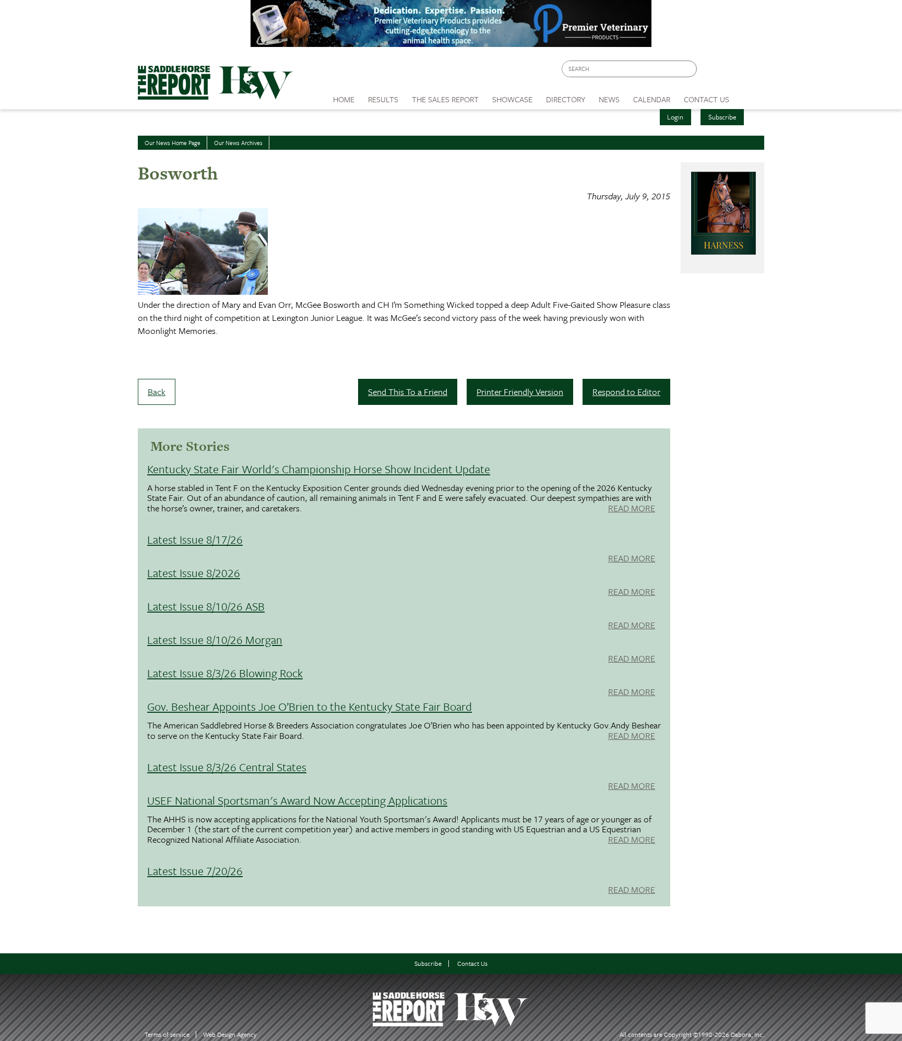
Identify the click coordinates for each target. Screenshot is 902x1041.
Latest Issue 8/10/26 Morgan (214, 639)
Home (343, 99)
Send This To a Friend (407, 391)
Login (675, 117)
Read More (631, 508)
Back (156, 391)
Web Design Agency (230, 1034)
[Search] (689, 69)
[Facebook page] (710, 71)
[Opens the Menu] (750, 95)
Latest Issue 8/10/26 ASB (206, 606)
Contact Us (472, 963)
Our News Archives (238, 142)
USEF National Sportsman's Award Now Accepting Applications (297, 800)
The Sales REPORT (445, 99)
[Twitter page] (730, 71)
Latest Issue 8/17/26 (195, 539)
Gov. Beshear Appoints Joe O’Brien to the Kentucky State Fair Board (309, 706)
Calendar (651, 99)
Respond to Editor (626, 391)
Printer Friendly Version (520, 391)
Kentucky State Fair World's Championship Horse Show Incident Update (318, 469)
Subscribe (722, 117)
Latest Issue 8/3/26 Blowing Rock (225, 673)
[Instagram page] (749, 71)
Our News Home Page (172, 142)
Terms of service (167, 1034)
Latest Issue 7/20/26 (195, 871)
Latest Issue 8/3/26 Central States (226, 767)
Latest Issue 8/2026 (193, 573)
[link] (343, 96)
